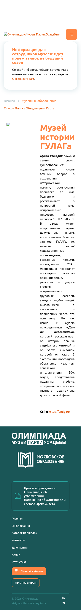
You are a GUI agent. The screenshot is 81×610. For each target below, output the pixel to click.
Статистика (19, 561)
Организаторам (23, 78)
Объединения (35, 108)
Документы (19, 547)
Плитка (20, 108)
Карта (50, 108)
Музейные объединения (39, 101)
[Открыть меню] (71, 34)
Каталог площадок (24, 532)
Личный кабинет (31, 571)
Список (9, 108)
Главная (9, 101)
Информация (21, 525)
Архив (16, 554)
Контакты (18, 540)
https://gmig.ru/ (59, 411)
